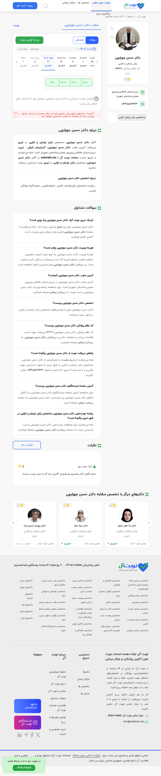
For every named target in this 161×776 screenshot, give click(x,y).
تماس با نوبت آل (57, 691)
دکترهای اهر (27, 604)
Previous (13, 523)
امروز (59, 227)
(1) (23, 465)
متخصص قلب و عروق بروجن (52, 602)
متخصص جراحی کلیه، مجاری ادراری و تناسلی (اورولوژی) (138, 584)
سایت (66, 360)
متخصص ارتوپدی (140, 602)
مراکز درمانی (83, 679)
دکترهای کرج (27, 618)
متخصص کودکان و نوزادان (111, 582)
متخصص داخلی (113, 602)
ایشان (53, 292)
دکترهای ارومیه (29, 596)
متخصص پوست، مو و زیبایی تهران (82, 600)
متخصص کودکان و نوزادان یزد (83, 632)
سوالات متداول (58, 698)
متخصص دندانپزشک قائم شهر (53, 628)
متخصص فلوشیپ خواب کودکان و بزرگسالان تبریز (84, 613)
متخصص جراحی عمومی (137, 630)
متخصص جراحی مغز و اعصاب (138, 611)
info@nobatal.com (134, 721)
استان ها (85, 693)
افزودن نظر (27, 445)
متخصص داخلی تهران (82, 623)
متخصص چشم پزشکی (138, 595)
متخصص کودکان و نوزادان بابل (53, 593)
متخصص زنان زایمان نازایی (131, 117)
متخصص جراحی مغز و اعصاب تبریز (82, 589)
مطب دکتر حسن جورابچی (81, 25)
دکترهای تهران (26, 587)
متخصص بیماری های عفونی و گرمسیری (110, 628)
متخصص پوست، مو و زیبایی (110, 617)
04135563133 (129, 104)
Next (149, 523)
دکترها (86, 672)
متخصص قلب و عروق (110, 608)
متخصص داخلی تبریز (82, 580)
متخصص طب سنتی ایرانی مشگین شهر (53, 582)
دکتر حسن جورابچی (75, 232)
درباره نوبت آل (58, 683)
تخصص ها (83, 686)
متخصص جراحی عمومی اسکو (52, 608)
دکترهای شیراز (26, 611)
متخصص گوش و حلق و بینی (109, 593)
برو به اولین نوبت (29, 40)
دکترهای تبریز (26, 580)
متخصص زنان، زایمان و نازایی (137, 621)
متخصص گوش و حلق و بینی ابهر (52, 617)
